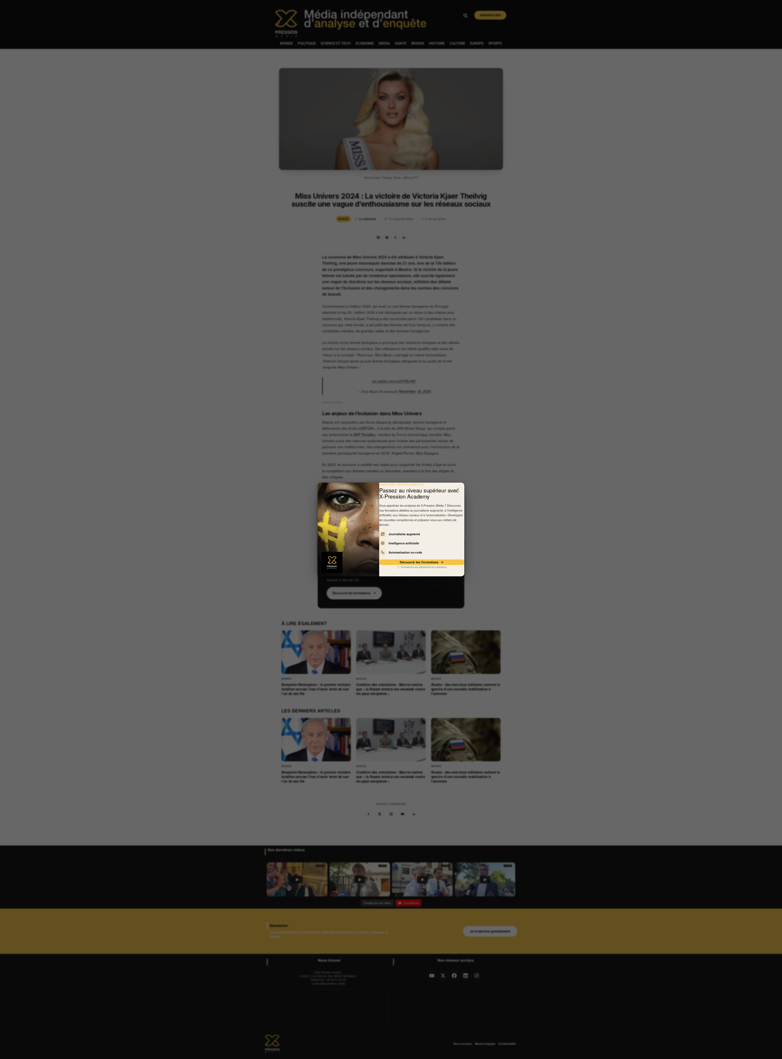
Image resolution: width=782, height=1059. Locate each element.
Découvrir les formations (419, 562)
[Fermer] (458, 489)
